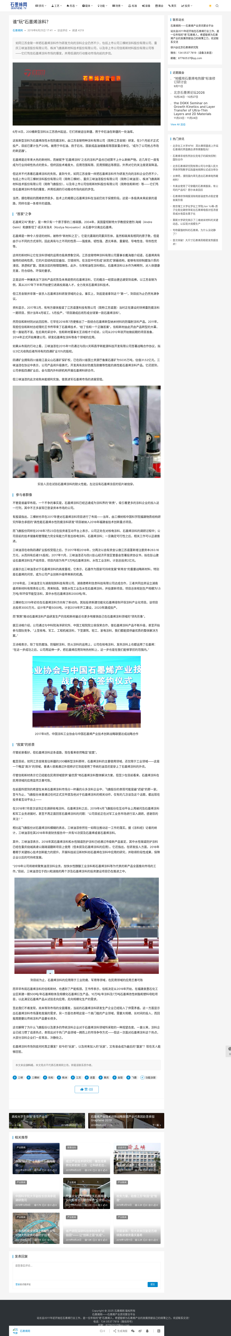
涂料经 (29, 1065)
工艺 (56, 5)
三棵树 (35, 1077)
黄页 (173, 5)
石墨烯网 (18, 30)
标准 (134, 5)
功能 (102, 5)
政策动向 (71, 1147)
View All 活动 (178, 124)
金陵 (120, 1077)
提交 (153, 1284)
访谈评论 (62, 30)
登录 (18, 1284)
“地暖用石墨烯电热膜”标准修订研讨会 (194, 80)
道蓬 (92, 1077)
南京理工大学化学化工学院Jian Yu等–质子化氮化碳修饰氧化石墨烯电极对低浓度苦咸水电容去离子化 (195, 210)
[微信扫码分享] (133, 1331)
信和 (50, 1077)
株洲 (64, 1077)
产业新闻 (21, 1147)
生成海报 (122, 1330)
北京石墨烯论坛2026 (189, 92)
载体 (87, 5)
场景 (118, 5)
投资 (187, 5)
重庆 (106, 1077)
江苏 (78, 1077)
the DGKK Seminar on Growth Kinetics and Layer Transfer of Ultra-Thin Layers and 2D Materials (194, 108)
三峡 (20, 1077)
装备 (147, 5)
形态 (72, 5)
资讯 (41, 5)
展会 (160, 5)
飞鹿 (134, 1077)
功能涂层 (150, 1077)
